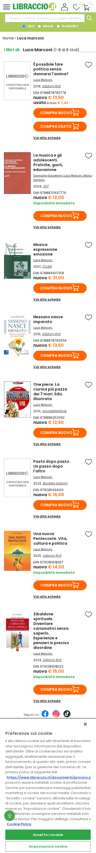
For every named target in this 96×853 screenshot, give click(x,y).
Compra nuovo (56, 112)
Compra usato (55, 126)
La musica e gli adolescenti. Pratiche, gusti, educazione (48, 162)
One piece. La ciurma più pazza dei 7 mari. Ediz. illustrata (50, 391)
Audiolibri (69, 26)
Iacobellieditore (54, 411)
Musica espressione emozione (45, 249)
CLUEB (46, 266)
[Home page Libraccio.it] (35, 9)
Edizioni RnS (51, 86)
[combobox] (45, 18)
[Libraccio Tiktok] (67, 716)
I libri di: (12, 50)
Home (8, 38)
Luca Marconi (42, 80)
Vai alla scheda (47, 137)
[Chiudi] (85, 724)
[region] (48, 785)
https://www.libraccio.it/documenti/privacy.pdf (51, 777)
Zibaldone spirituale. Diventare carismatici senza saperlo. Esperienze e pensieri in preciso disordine (51, 630)
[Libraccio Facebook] (45, 716)
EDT (46, 186)
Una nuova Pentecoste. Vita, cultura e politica (50, 538)
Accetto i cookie (48, 834)
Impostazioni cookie (48, 846)
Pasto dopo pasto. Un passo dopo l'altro (51, 466)
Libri (30, 26)
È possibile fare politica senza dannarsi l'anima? (51, 69)
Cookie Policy (19, 824)
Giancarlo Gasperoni (47, 176)
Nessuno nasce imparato (48, 319)
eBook (47, 26)
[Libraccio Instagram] (56, 716)
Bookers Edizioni (55, 483)
